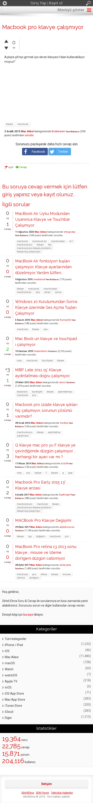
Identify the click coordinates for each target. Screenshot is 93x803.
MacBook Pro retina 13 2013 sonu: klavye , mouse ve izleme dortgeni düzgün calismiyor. (46, 552)
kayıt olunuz (58, 194)
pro (34, 395)
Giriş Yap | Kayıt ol (46, 3)
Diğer (8, 718)
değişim (40, 536)
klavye (9, 124)
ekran (47, 292)
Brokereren (58, 131)
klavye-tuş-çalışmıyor (28, 251)
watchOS (11, 675)
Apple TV (11, 681)
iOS (7, 651)
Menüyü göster (71, 10)
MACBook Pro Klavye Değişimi (43, 520)
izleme (21, 577)
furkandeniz (41, 351)
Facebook (38, 151)
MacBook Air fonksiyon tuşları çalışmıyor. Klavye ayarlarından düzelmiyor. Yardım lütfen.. (43, 267)
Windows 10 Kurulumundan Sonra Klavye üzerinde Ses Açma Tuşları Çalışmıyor (46, 307)
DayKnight (65, 494)
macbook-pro (24, 244)
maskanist (39, 279)
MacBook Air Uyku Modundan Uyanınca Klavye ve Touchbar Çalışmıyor (42, 219)
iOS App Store (14, 693)
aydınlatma (54, 432)
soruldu (29, 135)
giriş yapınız (16, 194)
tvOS (8, 687)
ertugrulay (69, 232)
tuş (30, 536)
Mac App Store (15, 699)
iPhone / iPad (14, 645)
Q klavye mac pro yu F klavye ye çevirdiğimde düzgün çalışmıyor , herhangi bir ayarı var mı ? (45, 451)
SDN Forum (42, 792)
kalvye (38, 472)
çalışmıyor (23, 435)
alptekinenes (66, 527)
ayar (70, 472)
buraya (28, 614)
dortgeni (34, 577)
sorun (58, 292)
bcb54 (64, 463)
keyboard (22, 391)
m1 (71, 241)
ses (38, 292)
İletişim (46, 784)
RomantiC (65, 320)
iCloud (9, 711)
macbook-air (39, 241)
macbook (22, 124)
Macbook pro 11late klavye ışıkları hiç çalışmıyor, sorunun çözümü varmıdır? (46, 410)
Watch (9, 669)
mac (19, 360)
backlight (37, 391)
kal (49, 244)
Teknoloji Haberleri (62, 792)
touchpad (47, 360)
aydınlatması (65, 391)
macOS (10, 663)
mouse (67, 574)
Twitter (63, 151)
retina (43, 574)
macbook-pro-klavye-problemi (34, 248)
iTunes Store (13, 705)
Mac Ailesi (27, 131)
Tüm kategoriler (15, 639)
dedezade (65, 565)
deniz (62, 382)
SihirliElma (27, 792)
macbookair (58, 241)
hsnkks (64, 423)
